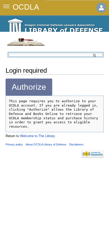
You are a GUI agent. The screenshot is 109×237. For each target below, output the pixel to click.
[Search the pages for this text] (97, 55)
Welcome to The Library (37, 136)
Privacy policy (14, 144)
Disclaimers (76, 144)
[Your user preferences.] (101, 8)
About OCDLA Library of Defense (46, 144)
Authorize (29, 87)
